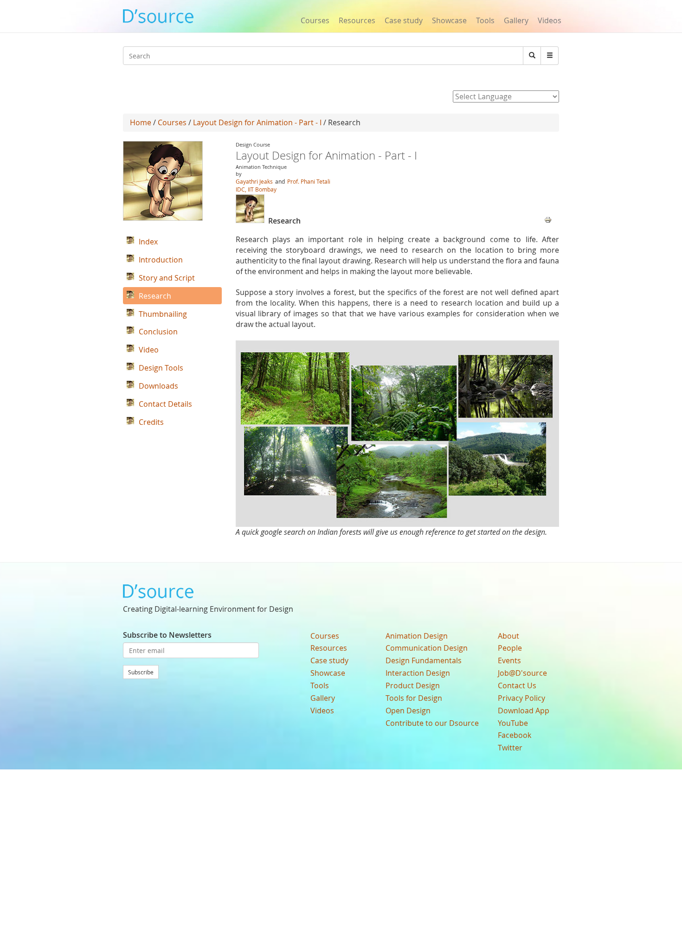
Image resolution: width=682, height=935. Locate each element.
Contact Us (517, 685)
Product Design (413, 685)
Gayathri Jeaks (255, 181)
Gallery (516, 20)
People (510, 648)
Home (140, 122)
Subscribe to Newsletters (167, 635)
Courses (315, 20)
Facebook (514, 735)
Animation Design (417, 636)
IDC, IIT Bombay (256, 189)
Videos (549, 20)
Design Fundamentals (424, 660)
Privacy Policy (521, 698)
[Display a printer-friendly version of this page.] (548, 219)
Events (509, 660)
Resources (357, 20)
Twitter (510, 748)
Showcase (449, 20)
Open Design (408, 710)
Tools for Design (414, 698)
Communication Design (427, 648)
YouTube (513, 723)
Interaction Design (418, 673)
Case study (404, 20)
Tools (485, 20)
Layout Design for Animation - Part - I (257, 122)
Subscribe (141, 672)
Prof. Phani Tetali (308, 181)
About (508, 636)
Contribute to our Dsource (432, 723)
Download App (523, 710)
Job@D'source (522, 673)
